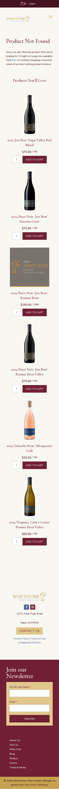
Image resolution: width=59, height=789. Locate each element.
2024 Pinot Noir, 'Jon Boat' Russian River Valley (29, 372)
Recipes (13, 758)
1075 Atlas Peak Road (29, 613)
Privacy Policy (20, 638)
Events (13, 763)
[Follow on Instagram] (32, 607)
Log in (32, 3)
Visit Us (13, 745)
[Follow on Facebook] (26, 607)
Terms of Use (38, 638)
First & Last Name (19, 687)
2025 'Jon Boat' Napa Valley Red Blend (29, 143)
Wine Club (15, 749)
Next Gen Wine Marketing (33, 784)
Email (12, 701)
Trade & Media (17, 767)
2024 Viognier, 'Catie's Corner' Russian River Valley (29, 525)
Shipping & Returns (30, 642)
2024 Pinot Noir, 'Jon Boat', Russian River (29, 296)
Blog (12, 754)
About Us (14, 740)
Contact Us (29, 631)
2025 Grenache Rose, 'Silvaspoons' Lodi (29, 449)
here (14, 60)
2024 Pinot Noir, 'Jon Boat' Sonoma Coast (29, 219)
